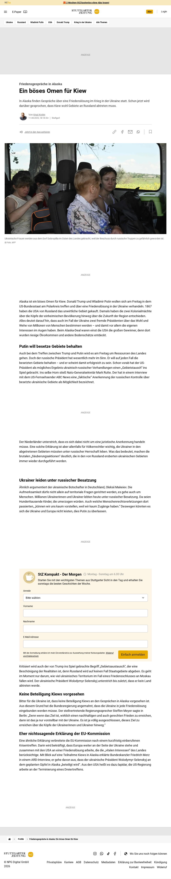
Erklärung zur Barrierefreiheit (134, 862)
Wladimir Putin (37, 22)
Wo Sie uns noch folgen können (148, 853)
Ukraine (9, 22)
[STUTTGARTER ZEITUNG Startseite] (85, 11)
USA (50, 22)
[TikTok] (108, 853)
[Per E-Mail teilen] (130, 132)
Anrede (27, 590)
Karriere (68, 862)
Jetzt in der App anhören (37, 132)
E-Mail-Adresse (31, 637)
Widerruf (162, 867)
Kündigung (160, 862)
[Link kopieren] (114, 132)
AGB (78, 862)
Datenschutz (91, 862)
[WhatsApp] (101, 853)
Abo (149, 11)
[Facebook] (115, 853)
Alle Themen (101, 22)
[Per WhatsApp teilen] (138, 132)
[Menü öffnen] (5, 12)
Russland (21, 22)
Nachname (29, 621)
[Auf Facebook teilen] (122, 132)
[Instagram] (95, 853)
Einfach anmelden (133, 654)
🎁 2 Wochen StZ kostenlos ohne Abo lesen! (86, 2)
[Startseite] (9, 839)
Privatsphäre (54, 862)
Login (164, 11)
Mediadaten (108, 862)
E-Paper (16, 12)
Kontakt (133, 867)
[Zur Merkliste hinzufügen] (149, 132)
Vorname (28, 606)
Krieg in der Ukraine (83, 22)
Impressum (147, 867)
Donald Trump (63, 22)
